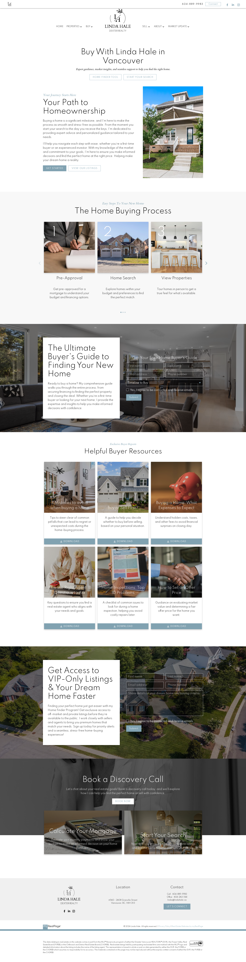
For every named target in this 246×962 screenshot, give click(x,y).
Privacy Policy (164, 926)
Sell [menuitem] (144, 26)
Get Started (54, 168)
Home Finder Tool (105, 77)
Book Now (123, 801)
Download (71, 541)
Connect (213, 4)
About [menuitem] (158, 26)
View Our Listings (85, 168)
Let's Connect (177, 906)
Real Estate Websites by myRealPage (187, 926)
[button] (227, 5)
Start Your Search (140, 77)
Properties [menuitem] (72, 26)
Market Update (177, 26)
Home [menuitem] (59, 26)
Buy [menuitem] (88, 26)
